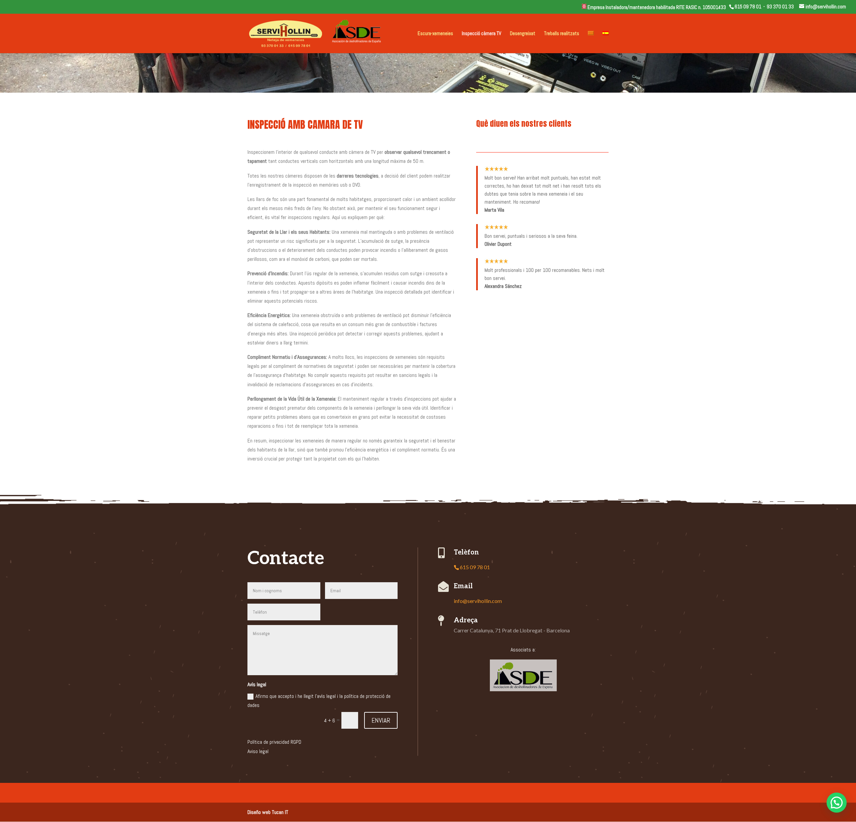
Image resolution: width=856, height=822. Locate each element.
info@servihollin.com (478, 601)
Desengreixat (522, 33)
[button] (837, 803)
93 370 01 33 (780, 6)
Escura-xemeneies (435, 33)
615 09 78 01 (748, 6)
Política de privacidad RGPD (274, 741)
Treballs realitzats (561, 33)
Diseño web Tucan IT (267, 812)
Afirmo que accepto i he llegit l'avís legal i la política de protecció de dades (319, 701)
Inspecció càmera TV (481, 33)
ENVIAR (380, 720)
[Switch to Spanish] (606, 42)
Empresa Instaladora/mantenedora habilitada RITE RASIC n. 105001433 (657, 7)
